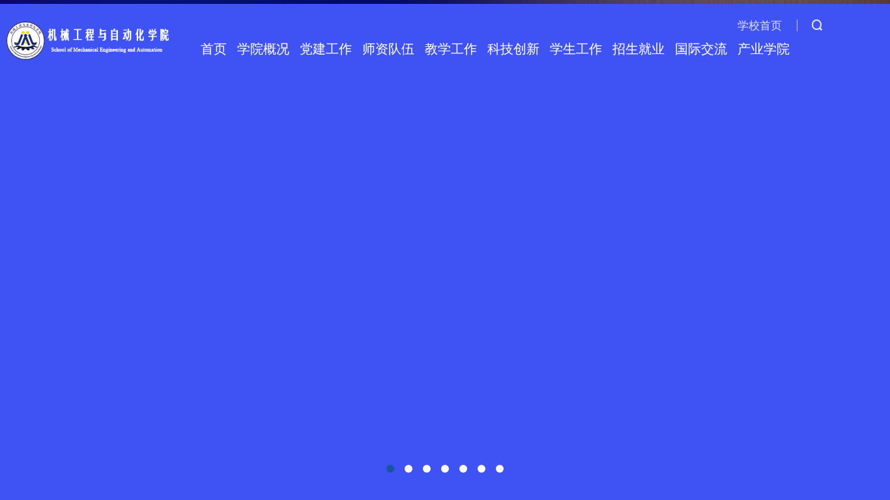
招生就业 (638, 49)
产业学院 (764, 49)
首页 (214, 49)
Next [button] (876, 250)
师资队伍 (388, 49)
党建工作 (326, 49)
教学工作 (451, 49)
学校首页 (760, 26)
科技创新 (513, 49)
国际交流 (701, 49)
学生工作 (576, 49)
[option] (445, 250)
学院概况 (263, 49)
